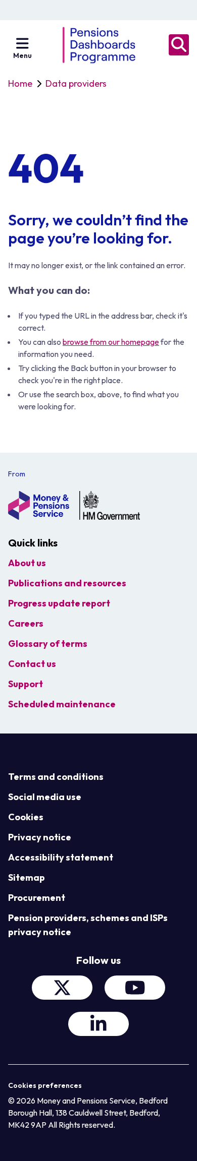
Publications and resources (67, 583)
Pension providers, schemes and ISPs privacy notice (88, 925)
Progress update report (59, 603)
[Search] (179, 44)
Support (25, 684)
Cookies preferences (45, 1085)
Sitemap (26, 877)
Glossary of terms (47, 643)
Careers (25, 623)
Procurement (36, 897)
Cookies (25, 817)
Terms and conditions (56, 776)
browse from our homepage (111, 342)
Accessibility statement (60, 857)
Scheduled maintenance (62, 704)
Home (20, 83)
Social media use (44, 797)
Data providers (76, 83)
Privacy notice (39, 837)
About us (27, 563)
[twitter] (62, 987)
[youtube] (135, 987)
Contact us (32, 663)
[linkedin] (98, 1024)
